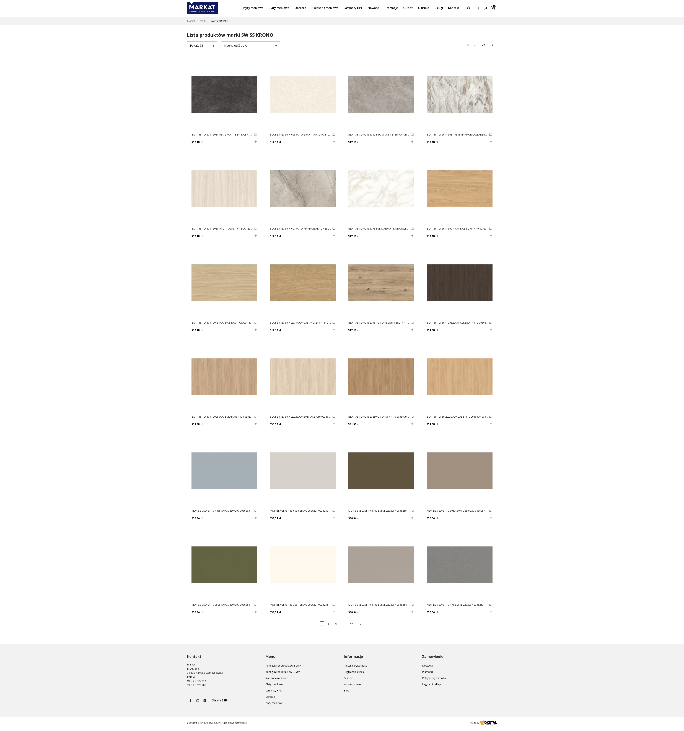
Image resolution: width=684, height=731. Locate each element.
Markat (191, 21)
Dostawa (427, 665)
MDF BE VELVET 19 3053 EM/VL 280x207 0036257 (456, 510)
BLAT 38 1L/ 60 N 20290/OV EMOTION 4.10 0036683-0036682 (222, 416)
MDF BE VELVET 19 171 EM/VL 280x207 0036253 (455, 604)
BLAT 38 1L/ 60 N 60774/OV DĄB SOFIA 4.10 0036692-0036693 (457, 228)
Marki (203, 21)
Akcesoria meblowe (276, 678)
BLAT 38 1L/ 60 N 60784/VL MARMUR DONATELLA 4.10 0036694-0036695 (379, 228)
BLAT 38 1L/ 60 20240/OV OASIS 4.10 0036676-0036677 (457, 416)
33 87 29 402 (198, 685)
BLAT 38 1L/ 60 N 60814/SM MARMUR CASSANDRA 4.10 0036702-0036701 (457, 134)
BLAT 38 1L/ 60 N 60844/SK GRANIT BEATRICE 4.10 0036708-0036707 (222, 134)
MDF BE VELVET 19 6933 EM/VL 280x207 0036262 (299, 510)
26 (483, 45)
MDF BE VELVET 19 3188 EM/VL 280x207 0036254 (377, 604)
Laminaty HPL (273, 690)
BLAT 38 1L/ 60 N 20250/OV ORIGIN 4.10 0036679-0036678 (379, 416)
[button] (468, 8)
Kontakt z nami (352, 684)
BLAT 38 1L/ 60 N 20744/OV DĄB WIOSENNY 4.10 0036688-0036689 (300, 322)
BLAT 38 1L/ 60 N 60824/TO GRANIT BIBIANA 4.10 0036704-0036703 (379, 134)
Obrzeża (270, 696)
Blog (346, 690)
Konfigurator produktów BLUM (283, 665)
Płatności (427, 671)
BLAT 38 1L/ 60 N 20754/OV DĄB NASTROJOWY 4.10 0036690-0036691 (222, 322)
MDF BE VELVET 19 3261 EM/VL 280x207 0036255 (299, 604)
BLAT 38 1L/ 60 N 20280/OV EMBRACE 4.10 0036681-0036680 (300, 416)
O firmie (348, 678)
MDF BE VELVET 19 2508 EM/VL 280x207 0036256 (220, 604)
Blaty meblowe (274, 684)
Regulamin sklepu (354, 671)
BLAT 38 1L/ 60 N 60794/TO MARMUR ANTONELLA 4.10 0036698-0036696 (300, 228)
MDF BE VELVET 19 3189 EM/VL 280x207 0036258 (377, 510)
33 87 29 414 (198, 681)
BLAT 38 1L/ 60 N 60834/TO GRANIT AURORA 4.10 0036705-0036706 (300, 134)
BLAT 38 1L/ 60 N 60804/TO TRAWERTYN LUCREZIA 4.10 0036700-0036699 (222, 228)
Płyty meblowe (274, 703)
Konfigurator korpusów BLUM (282, 671)
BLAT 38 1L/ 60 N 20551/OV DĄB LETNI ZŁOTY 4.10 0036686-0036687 (379, 322)
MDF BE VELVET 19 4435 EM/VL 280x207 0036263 (220, 510)
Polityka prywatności (355, 665)
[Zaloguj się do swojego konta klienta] (485, 8)
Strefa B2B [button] (219, 700)
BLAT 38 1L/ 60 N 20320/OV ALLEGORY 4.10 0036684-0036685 (457, 322)
